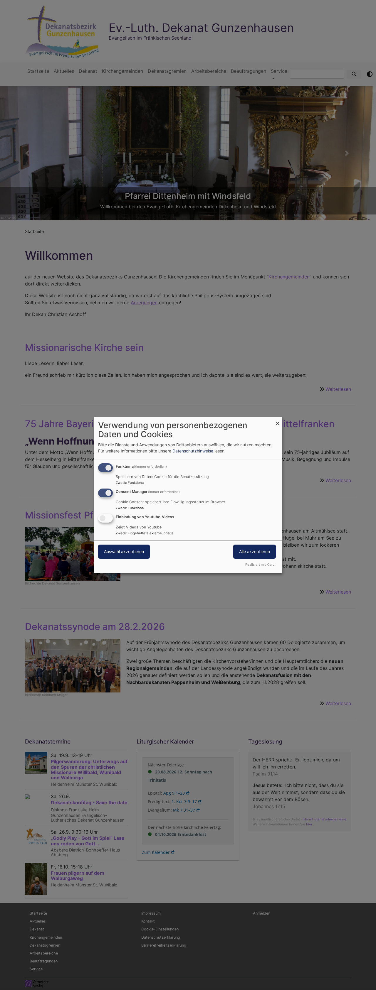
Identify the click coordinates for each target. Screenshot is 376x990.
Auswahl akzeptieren (124, 551)
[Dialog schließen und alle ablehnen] (277, 420)
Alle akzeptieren (254, 551)
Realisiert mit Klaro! (260, 564)
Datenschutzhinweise (192, 450)
